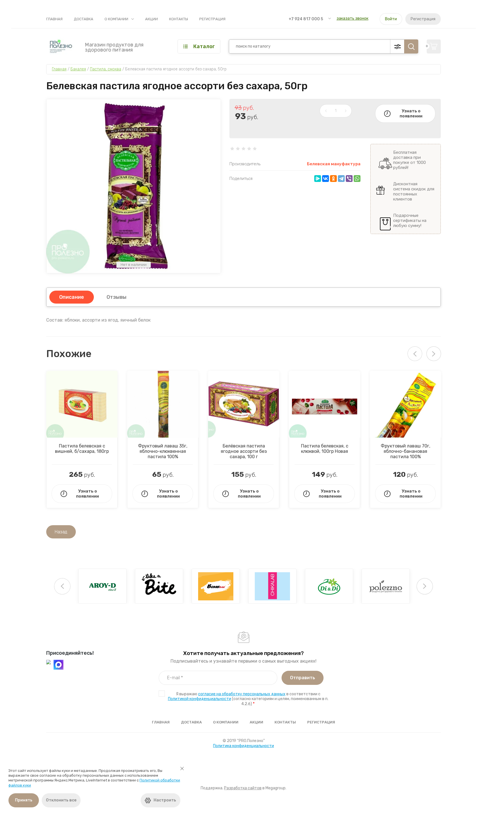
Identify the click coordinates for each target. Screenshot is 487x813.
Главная (54, 19)
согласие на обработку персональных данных (241, 694)
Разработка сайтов (243, 788)
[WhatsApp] (357, 178)
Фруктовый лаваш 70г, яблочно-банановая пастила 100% (405, 451)
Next (434, 354)
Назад (61, 531)
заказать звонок (352, 18)
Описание (71, 297)
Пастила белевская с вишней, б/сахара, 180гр (82, 448)
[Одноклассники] (333, 178)
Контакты (178, 19)
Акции (151, 19)
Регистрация (212, 19)
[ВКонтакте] (325, 178)
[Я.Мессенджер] (317, 178)
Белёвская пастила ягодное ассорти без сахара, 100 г (244, 451)
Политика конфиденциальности (243, 745)
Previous (62, 586)
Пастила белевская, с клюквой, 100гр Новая (324, 448)
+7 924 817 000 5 (306, 19)
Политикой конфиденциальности (199, 698)
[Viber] (349, 178)
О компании (116, 19)
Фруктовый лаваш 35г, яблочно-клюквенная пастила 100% (162, 451)
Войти (391, 19)
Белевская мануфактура (333, 163)
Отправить (302, 677)
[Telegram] (341, 178)
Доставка (83, 19)
